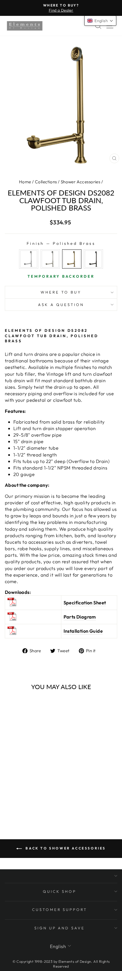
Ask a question (61, 304)
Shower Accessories (80, 181)
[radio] (28, 259)
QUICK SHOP (60, 891)
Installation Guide (83, 631)
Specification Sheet (85, 602)
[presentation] (8, 749)
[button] (100, 21)
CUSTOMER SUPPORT (59, 909)
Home (25, 181)
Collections (46, 181)
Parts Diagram (80, 617)
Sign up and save (59, 928)
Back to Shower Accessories (65, 848)
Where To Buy (61, 292)
